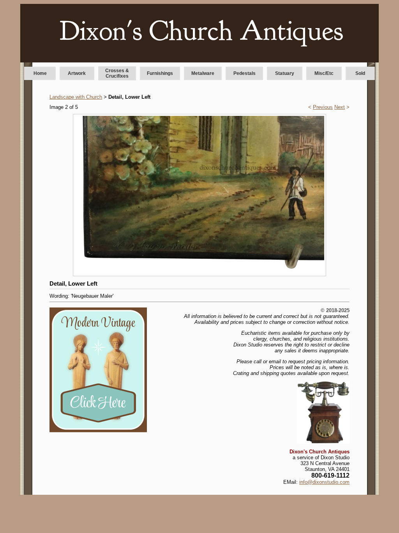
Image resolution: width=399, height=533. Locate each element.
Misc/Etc (324, 73)
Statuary (284, 73)
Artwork (77, 73)
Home (40, 73)
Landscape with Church (75, 97)
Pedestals (244, 73)
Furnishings (160, 73)
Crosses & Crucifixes (117, 73)
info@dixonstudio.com (324, 482)
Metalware (202, 73)
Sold (360, 73)
